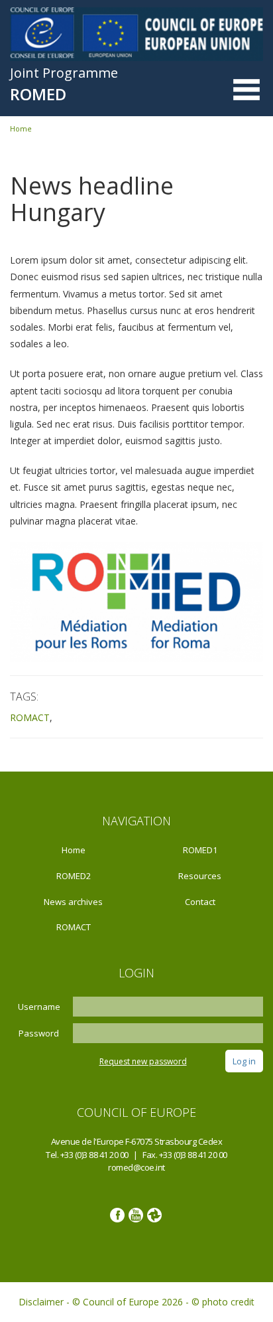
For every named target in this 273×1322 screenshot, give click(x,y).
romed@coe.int (136, 1167)
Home (21, 128)
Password (39, 1033)
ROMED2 (73, 876)
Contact (200, 902)
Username (39, 1007)
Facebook (117, 1215)
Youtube (136, 1215)
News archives (73, 902)
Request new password (143, 1061)
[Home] (136, 33)
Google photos (154, 1215)
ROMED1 (200, 850)
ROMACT (30, 717)
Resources (199, 876)
